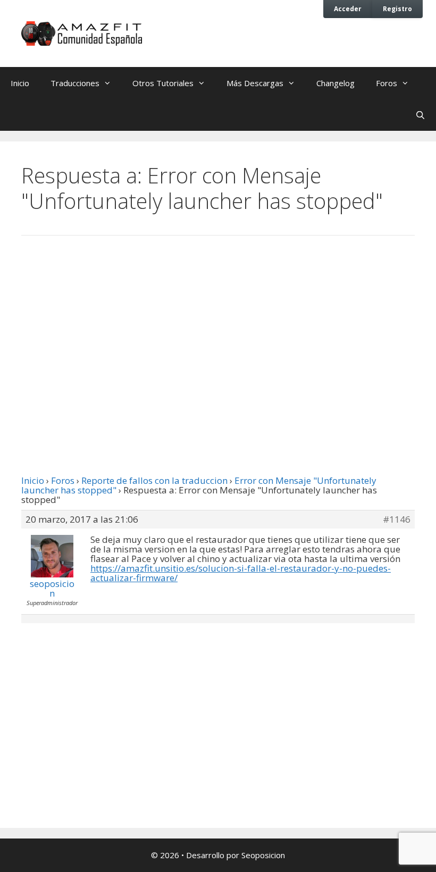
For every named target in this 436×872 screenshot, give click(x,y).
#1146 (396, 519)
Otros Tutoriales (163, 83)
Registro (397, 8)
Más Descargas (255, 83)
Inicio (20, 83)
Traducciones (75, 83)
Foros (386, 83)
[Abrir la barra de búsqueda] (420, 115)
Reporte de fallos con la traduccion (154, 480)
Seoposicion (263, 855)
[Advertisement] (218, 331)
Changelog (335, 83)
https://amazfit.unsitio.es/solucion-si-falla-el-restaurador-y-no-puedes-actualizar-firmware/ (240, 573)
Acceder (348, 8)
